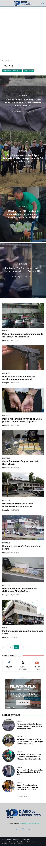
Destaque (6, 331)
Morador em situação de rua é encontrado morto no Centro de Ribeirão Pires (29, 726)
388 (22, 647)
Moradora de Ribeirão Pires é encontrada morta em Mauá (17, 505)
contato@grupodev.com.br (29, 823)
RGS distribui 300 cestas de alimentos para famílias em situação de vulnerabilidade (29, 757)
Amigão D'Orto (28, 70)
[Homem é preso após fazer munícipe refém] (23, 527)
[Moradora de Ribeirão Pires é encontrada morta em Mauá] (23, 484)
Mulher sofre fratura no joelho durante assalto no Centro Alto (30, 772)
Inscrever (37, 661)
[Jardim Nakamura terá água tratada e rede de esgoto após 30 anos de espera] (23, 159)
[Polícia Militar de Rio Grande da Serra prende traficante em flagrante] (23, 400)
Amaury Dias (17, 70)
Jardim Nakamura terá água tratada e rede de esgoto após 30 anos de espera (30, 741)
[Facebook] (16, 829)
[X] (29, 829)
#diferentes (7, 70)
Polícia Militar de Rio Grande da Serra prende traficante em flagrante (22, 420)
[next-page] (28, 647)
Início (4, 61)
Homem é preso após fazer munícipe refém (21, 547)
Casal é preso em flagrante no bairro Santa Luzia (21, 462)
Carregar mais (22, 796)
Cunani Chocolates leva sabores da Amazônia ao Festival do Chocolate (27, 787)
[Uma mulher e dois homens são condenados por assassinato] (23, 357)
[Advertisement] (23, 32)
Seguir (23, 661)
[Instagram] (23, 829)
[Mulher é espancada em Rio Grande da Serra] (23, 612)
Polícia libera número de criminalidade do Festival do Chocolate (22, 335)
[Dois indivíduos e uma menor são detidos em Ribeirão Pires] (23, 569)
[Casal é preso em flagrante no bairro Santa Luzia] (23, 442)
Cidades (23, 95)
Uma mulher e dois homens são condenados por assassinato (18, 378)
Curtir (9, 661)
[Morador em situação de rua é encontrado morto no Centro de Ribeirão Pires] (23, 103)
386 (10, 647)
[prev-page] (4, 647)
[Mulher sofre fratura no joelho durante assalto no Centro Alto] (23, 270)
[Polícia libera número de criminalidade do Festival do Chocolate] (23, 315)
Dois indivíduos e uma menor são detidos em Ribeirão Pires (19, 590)
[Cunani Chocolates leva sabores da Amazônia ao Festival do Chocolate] (8, 786)
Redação (5, 340)
